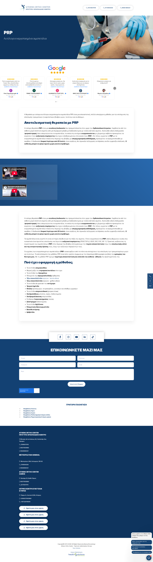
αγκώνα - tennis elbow (43, 278)
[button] (1, 88)
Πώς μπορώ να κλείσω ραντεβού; (138, 547)
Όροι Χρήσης (76, 548)
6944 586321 (126, 8)
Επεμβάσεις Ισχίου (29, 413)
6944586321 (24, 451)
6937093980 (24, 447)
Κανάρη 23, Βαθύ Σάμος (28, 478)
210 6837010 (91, 8)
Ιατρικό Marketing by (76, 552)
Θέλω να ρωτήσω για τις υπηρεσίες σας (139, 542)
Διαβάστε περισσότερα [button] (11, 86)
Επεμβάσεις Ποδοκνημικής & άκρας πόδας (36, 415)
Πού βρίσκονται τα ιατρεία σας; (142, 552)
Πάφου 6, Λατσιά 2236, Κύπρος (30, 495)
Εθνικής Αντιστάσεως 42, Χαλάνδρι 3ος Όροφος (32, 440)
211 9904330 (108, 8)
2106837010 (24, 444)
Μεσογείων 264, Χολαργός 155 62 (31, 461)
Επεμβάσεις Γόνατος (29, 408)
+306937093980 (25, 498)
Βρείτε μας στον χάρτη (34, 508)
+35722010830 (25, 501)
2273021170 (24, 485)
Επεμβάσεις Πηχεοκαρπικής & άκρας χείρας (37, 417)
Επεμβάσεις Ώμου (29, 410)
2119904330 (24, 464)
